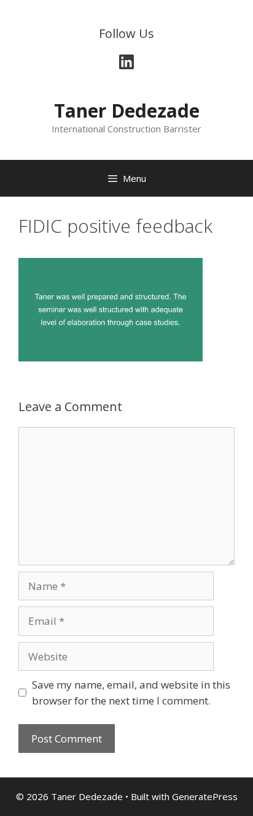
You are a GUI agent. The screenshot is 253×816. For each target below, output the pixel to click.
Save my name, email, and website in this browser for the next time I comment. (131, 693)
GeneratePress (205, 796)
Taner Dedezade (127, 110)
